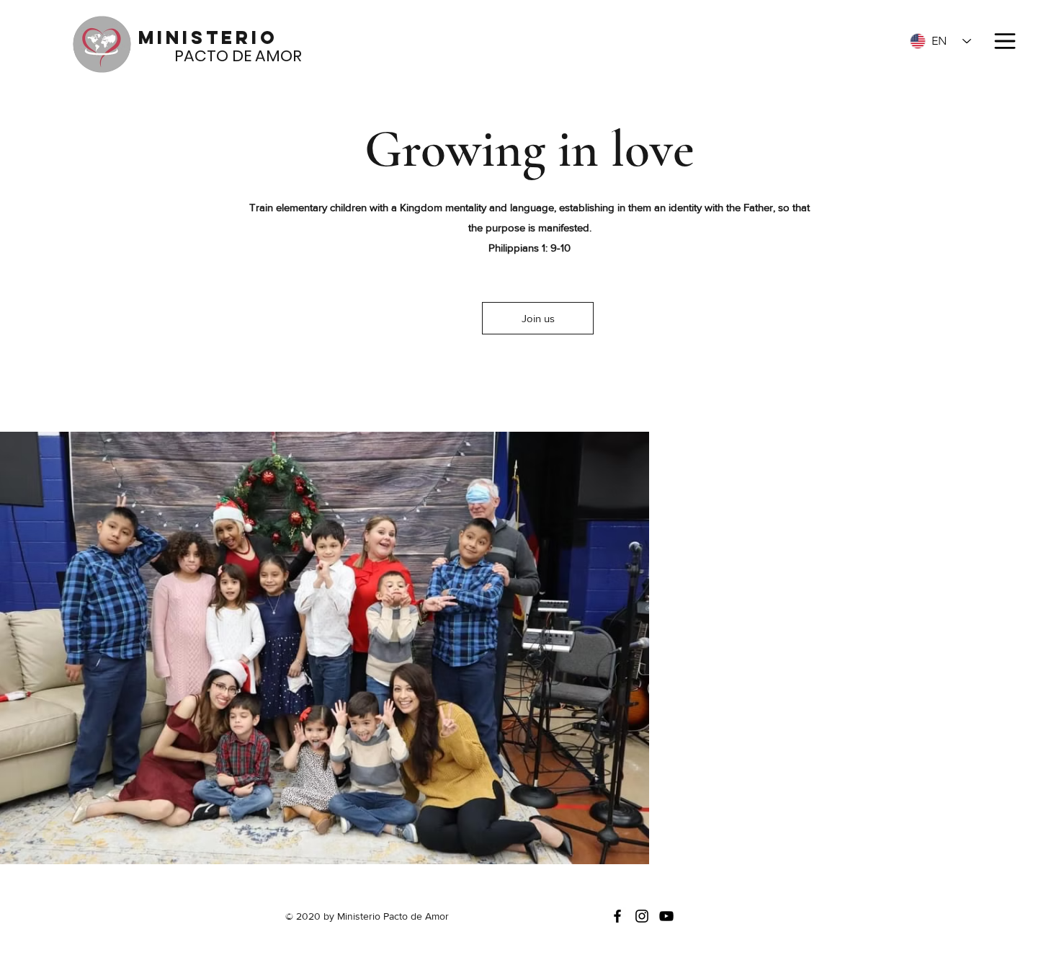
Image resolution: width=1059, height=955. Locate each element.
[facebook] (617, 916)
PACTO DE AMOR (220, 56)
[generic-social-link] (666, 916)
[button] (1003, 41)
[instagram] (642, 916)
